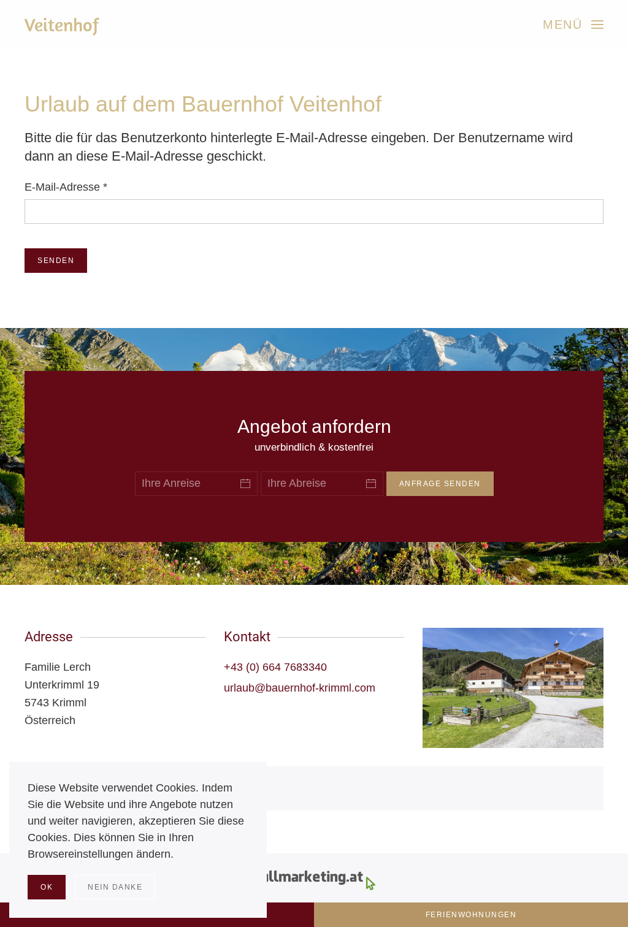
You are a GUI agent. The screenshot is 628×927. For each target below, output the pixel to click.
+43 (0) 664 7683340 (275, 667)
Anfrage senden (440, 483)
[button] (573, 24)
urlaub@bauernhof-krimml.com (299, 688)
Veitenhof (62, 24)
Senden (55, 260)
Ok (46, 887)
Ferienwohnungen (471, 914)
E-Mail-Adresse (66, 187)
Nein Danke (115, 887)
